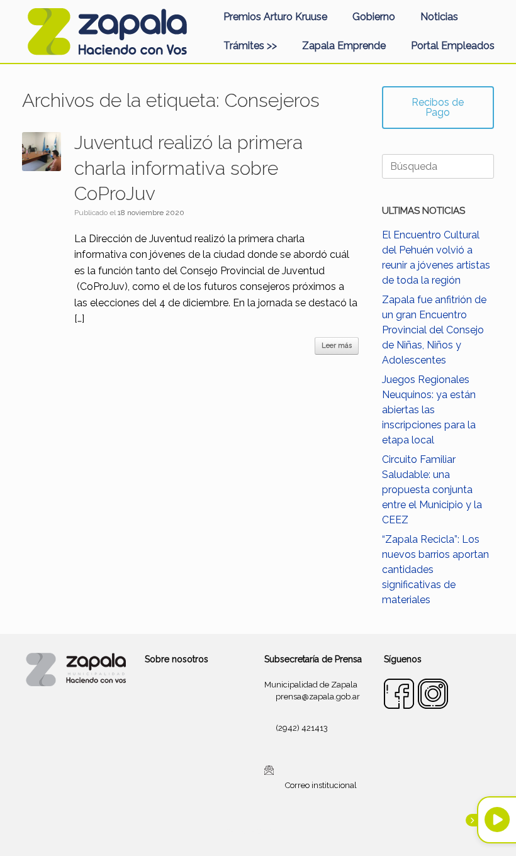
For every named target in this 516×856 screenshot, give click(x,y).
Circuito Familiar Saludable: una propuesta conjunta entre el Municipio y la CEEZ (432, 489)
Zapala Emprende (344, 46)
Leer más (337, 346)
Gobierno (373, 17)
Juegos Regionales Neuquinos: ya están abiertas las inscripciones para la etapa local (429, 410)
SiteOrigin (273, 831)
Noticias (439, 17)
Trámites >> (250, 46)
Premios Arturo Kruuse (275, 17)
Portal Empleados (453, 46)
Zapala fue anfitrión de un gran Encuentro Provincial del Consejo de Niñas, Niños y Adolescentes (434, 330)
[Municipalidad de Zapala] (107, 31)
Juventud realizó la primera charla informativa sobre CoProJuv (188, 167)
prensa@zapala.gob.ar (318, 696)
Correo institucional (321, 785)
